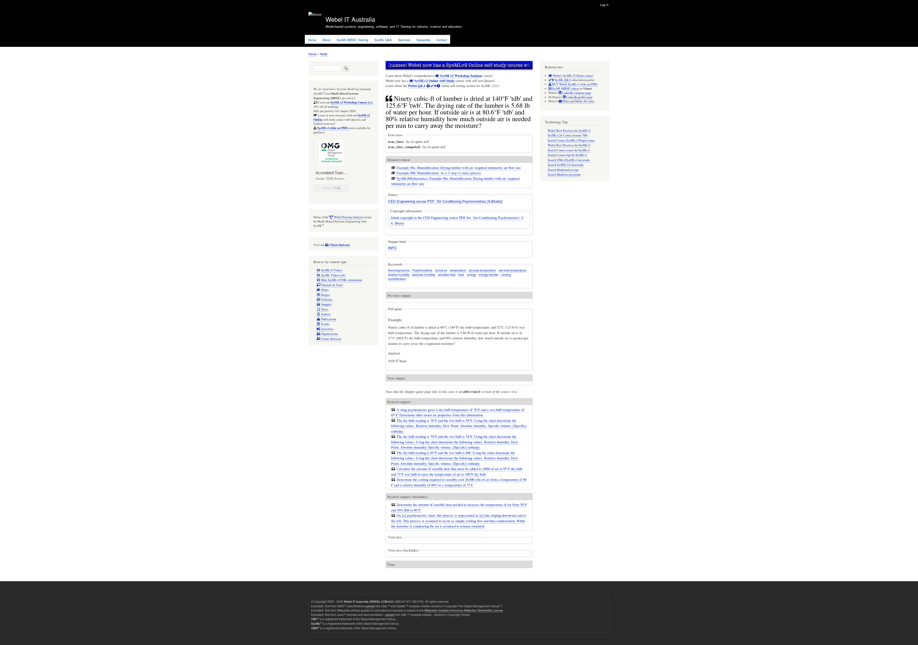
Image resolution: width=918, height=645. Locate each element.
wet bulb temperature (512, 270)
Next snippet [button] (396, 378)
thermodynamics (399, 270)
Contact (441, 40)
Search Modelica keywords (564, 175)
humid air (441, 270)
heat (461, 274)
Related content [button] (399, 159)
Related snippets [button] (399, 401)
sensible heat (446, 274)
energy (471, 274)
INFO (392, 247)
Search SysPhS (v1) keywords (566, 165)
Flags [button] (391, 564)
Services (404, 40)
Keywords (423, 40)
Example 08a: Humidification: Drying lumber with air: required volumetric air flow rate (459, 167)
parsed (370, 606)
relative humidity (398, 274)
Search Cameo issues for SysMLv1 (569, 150)
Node (323, 54)
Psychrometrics (422, 270)
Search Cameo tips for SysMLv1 (567, 155)
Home (312, 40)
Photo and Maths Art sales (578, 101)
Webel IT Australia (350, 19)
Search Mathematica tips (563, 170)
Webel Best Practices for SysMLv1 (569, 145)
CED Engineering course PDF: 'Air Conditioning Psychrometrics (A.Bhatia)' (445, 201)
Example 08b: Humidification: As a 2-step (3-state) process (439, 172)
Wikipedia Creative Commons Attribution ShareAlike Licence (463, 610)
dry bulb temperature (482, 270)
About (326, 40)
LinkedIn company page (576, 93)
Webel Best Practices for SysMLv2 (569, 131)
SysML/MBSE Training (352, 40)
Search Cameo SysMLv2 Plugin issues (571, 140)
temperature (458, 270)
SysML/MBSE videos (565, 89)
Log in (604, 4)
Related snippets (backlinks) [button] (408, 496)
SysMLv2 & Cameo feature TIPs (568, 135)
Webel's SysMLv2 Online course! (572, 76)
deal (352, 102)
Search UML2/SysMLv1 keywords (569, 160)
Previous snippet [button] (399, 295)
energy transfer (488, 274)
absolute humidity (423, 274)
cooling (506, 274)
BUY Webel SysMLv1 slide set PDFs (574, 84)
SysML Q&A (383, 40)
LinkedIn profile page (579, 97)
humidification (397, 279)
